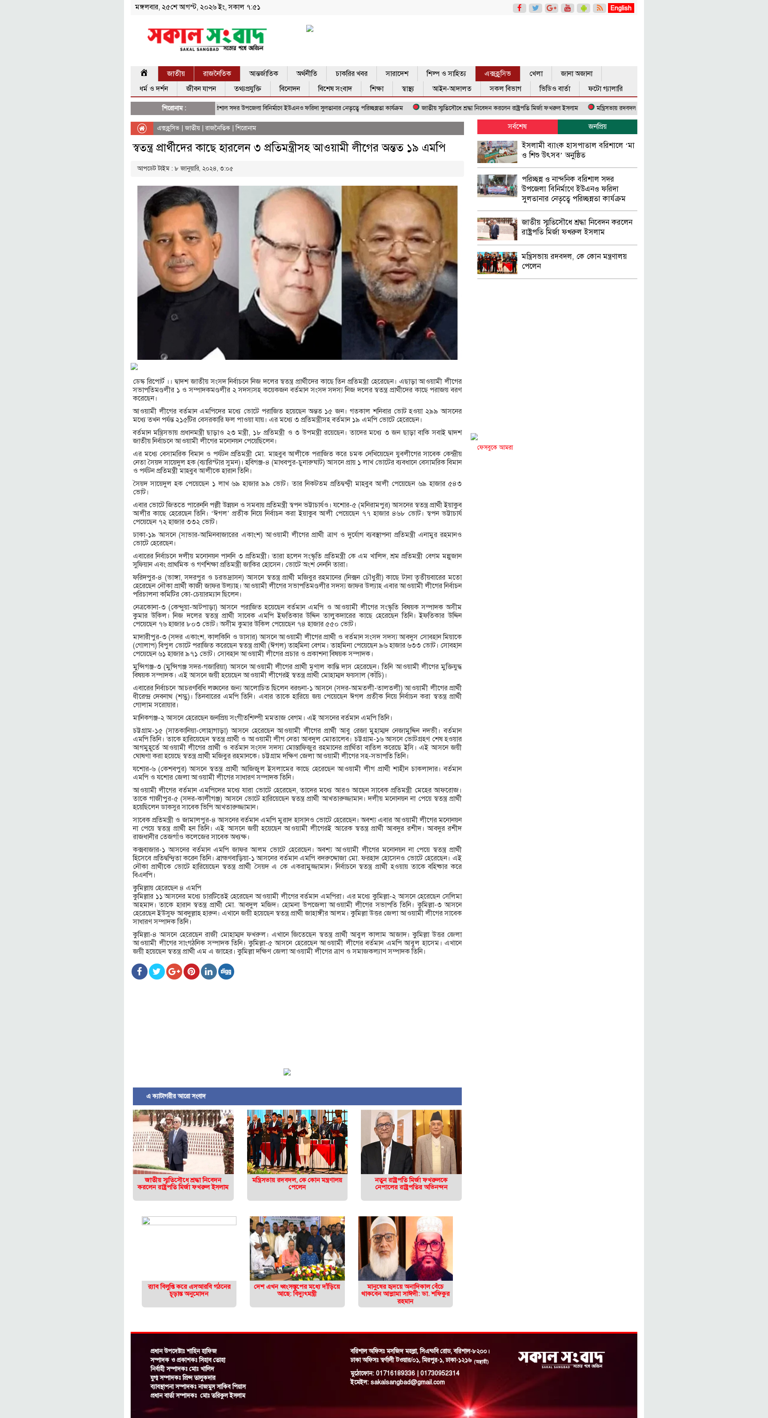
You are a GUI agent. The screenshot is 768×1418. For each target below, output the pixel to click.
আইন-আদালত (452, 88)
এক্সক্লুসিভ (497, 73)
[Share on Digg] (226, 972)
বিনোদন (290, 88)
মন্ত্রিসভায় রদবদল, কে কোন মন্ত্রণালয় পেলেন (609, 108)
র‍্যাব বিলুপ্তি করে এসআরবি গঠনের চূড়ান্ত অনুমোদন (189, 1290)
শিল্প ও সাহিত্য (446, 73)
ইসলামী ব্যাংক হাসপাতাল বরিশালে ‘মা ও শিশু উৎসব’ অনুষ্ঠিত (578, 150)
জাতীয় (176, 73)
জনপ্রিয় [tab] (597, 126)
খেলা (536, 73)
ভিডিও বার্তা (555, 88)
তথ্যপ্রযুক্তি (247, 88)
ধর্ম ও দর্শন (154, 88)
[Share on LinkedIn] (209, 972)
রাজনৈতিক (217, 73)
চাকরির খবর (352, 73)
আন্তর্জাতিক (263, 73)
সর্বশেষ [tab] (517, 126)
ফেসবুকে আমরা (495, 447)
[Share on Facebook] (140, 972)
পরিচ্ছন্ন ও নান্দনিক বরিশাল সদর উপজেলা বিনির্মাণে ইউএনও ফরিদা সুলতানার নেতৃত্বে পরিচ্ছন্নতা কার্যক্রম (246, 108)
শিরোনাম (246, 128)
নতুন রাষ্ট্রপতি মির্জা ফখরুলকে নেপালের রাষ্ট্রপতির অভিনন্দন (411, 1183)
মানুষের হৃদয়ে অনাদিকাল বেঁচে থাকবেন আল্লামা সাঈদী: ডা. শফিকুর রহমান (405, 1294)
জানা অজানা (576, 73)
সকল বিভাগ (505, 88)
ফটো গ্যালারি (605, 88)
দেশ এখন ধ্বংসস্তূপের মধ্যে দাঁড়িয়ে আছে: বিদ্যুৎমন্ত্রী (297, 1290)
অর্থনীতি (306, 73)
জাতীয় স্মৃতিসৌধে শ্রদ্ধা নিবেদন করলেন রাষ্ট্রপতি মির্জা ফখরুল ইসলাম (462, 108)
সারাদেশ (397, 73)
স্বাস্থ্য (408, 88)
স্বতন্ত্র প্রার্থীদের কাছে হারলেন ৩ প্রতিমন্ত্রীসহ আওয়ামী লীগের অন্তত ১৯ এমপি (289, 148)
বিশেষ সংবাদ (335, 88)
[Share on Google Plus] (174, 972)
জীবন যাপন (201, 88)
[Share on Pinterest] (192, 972)
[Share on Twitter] (157, 972)
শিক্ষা (377, 88)
